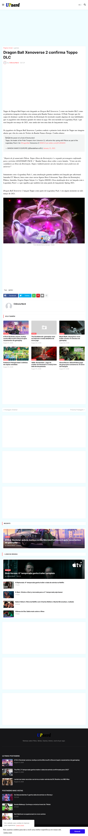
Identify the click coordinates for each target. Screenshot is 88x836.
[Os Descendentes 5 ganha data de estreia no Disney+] (7, 797)
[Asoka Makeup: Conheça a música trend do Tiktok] (7, 806)
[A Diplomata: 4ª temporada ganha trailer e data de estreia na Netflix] (8, 585)
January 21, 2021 (49, 148)
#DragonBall (25, 143)
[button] (3, 5)
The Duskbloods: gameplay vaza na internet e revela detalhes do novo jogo (43, 338)
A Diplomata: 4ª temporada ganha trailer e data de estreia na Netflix (39, 582)
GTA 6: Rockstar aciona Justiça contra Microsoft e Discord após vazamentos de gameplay (15, 338)
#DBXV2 (43, 143)
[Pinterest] (38, 295)
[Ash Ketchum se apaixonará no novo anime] (7, 816)
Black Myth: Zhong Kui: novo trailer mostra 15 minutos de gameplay (69, 338)
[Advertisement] (44, 28)
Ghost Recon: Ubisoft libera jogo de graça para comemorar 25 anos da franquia (71, 364)
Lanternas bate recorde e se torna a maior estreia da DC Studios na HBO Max (42, 779)
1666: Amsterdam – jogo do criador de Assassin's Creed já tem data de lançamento (44, 364)
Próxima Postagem (76, 410)
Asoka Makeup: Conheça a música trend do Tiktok (32, 804)
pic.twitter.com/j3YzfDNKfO (55, 143)
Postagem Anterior (11, 410)
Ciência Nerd (20, 304)
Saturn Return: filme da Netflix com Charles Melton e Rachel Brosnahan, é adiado (44, 602)
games (16, 48)
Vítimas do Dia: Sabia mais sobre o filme (29, 611)
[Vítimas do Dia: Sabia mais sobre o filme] (8, 613)
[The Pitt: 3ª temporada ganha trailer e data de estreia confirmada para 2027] (7, 772)
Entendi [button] (77, 831)
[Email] (42, 295)
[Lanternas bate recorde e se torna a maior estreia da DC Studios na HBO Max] (7, 781)
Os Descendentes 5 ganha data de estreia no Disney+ (33, 795)
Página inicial (7, 48)
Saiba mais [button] (7, 833)
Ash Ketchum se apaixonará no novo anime (30, 814)
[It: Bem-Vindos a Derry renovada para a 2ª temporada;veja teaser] (8, 594)
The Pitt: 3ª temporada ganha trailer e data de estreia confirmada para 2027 (41, 770)
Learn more (20, 825)
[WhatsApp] (34, 295)
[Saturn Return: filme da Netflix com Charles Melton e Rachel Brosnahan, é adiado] (8, 604)
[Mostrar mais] (46, 295)
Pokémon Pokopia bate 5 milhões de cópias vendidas (15, 363)
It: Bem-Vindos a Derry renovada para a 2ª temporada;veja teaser (39, 592)
